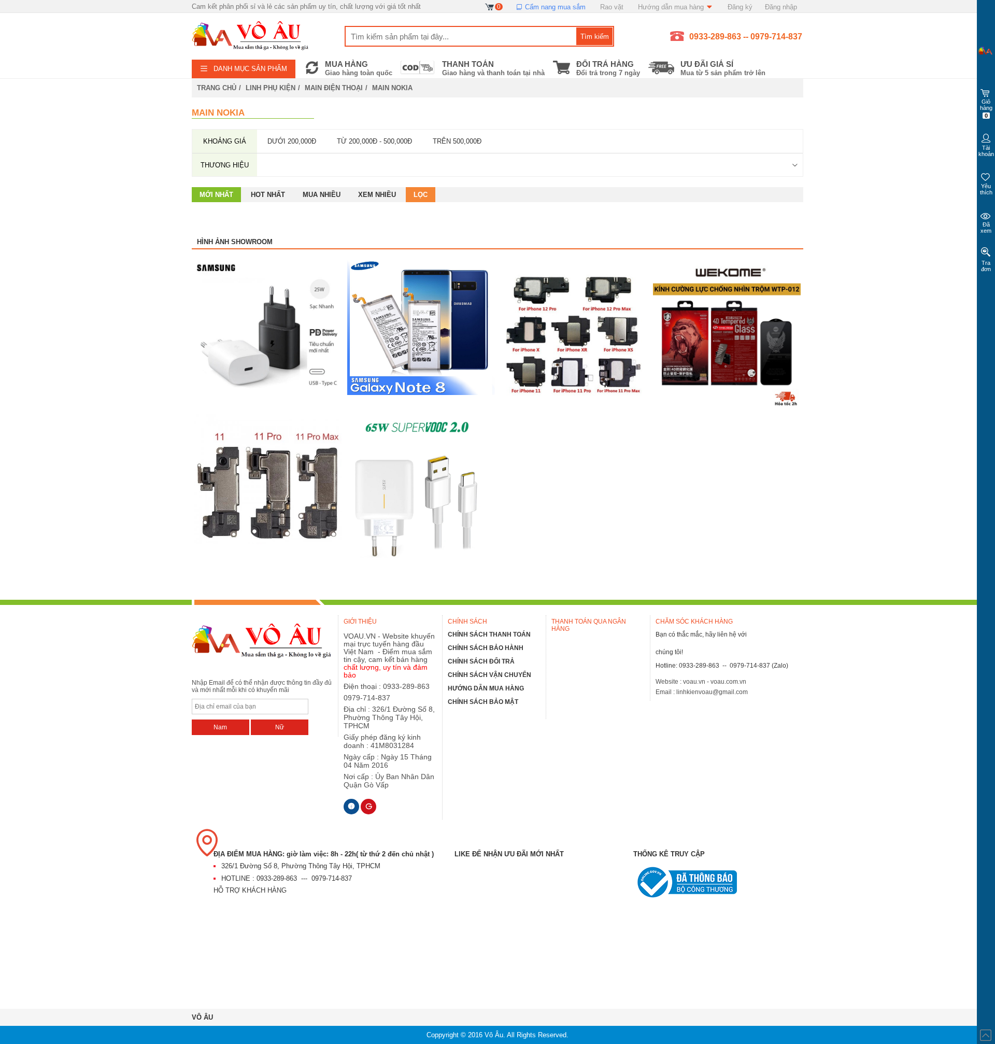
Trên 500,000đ (457, 141)
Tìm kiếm (594, 36)
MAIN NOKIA (392, 88)
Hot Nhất (268, 195)
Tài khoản (986, 151)
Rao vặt (611, 7)
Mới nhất (216, 195)
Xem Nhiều (377, 195)
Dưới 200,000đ (291, 141)
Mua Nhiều (321, 195)
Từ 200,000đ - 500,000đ (374, 141)
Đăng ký (740, 7)
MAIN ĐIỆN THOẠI (334, 88)
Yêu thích (986, 189)
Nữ (279, 727)
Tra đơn (986, 266)
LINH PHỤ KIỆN (270, 88)
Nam (220, 727)
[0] (490, 6)
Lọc (421, 195)
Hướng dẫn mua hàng (672, 7)
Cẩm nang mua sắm (554, 7)
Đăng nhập (781, 7)
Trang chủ (216, 88)
